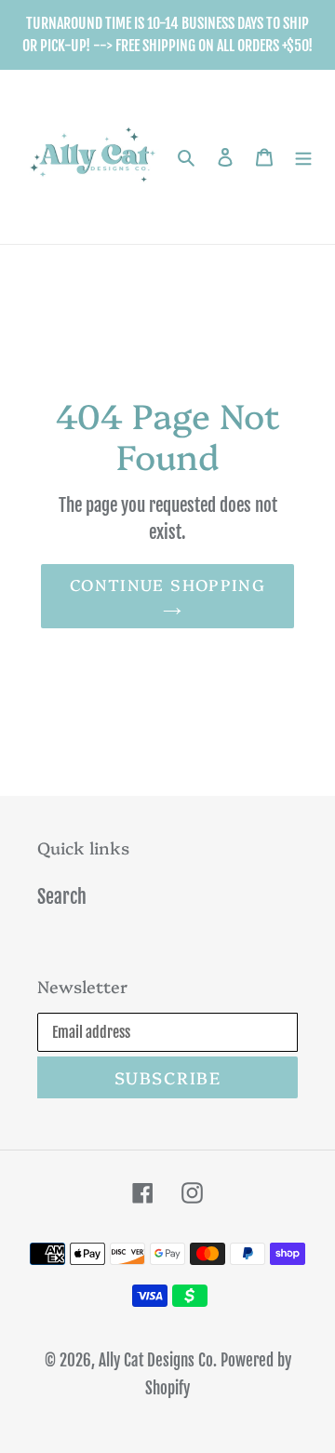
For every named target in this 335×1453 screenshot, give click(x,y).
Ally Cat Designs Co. (158, 1360)
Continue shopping (167, 584)
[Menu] (303, 157)
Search (62, 896)
